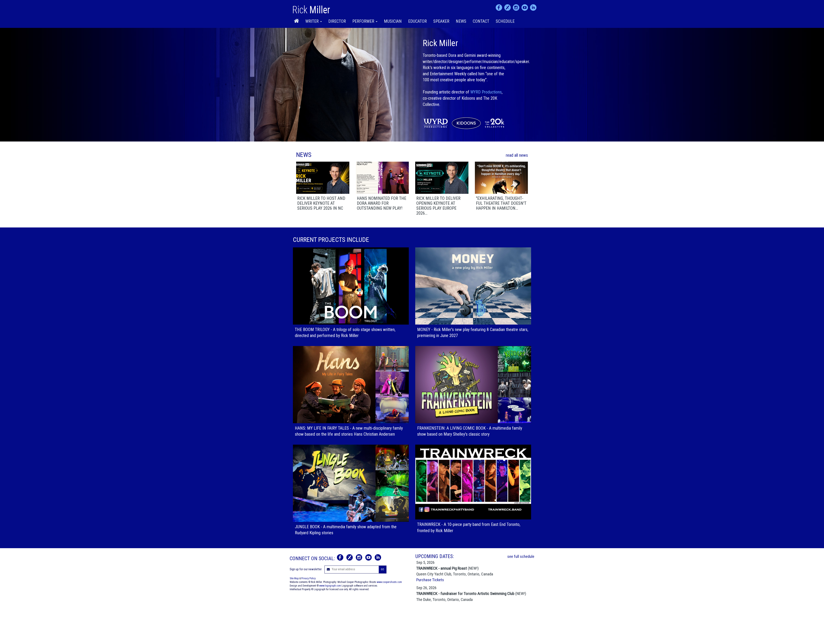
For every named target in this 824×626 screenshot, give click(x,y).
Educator (417, 21)
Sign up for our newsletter (306, 569)
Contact (481, 21)
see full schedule (520, 556)
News (461, 21)
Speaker (441, 21)
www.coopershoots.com (389, 582)
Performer (363, 21)
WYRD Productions (486, 92)
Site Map (294, 578)
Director (337, 21)
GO (382, 569)
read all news (517, 155)
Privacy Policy (308, 578)
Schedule (505, 21)
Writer (312, 21)
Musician (393, 21)
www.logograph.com (330, 585)
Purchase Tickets (430, 579)
